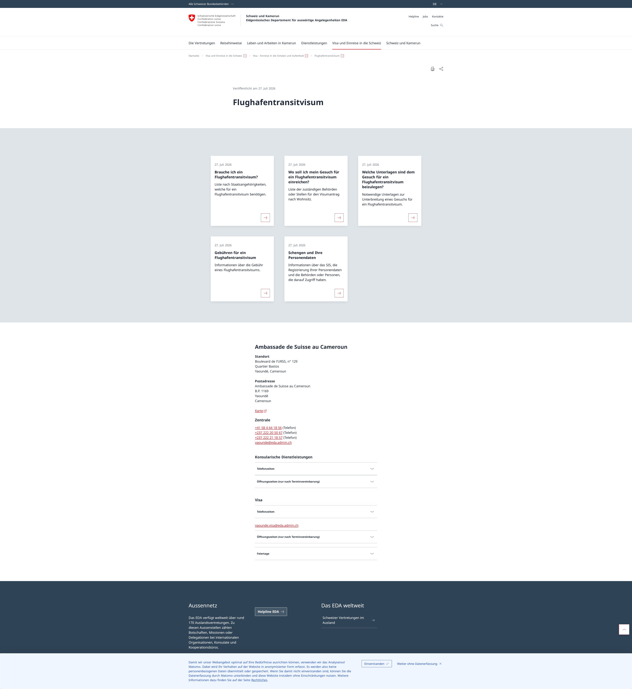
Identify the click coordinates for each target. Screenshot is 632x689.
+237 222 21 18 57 (268, 437)
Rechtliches (259, 680)
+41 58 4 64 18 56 (268, 427)
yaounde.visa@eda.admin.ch (276, 525)
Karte (259, 410)
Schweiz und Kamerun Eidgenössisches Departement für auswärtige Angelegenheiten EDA (296, 18)
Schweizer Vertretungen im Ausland (343, 620)
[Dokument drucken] (432, 68)
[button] (202, 43)
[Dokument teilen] (441, 68)
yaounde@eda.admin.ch (273, 442)
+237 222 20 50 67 (268, 432)
